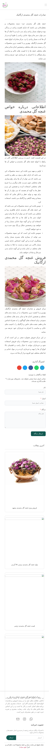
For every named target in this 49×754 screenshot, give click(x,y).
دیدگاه (43, 409)
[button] (46, 5)
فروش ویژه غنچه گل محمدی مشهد (24, 508)
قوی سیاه (23, 747)
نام (45, 387)
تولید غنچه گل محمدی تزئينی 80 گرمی (24, 565)
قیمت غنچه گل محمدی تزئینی (24, 626)
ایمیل (44, 398)
